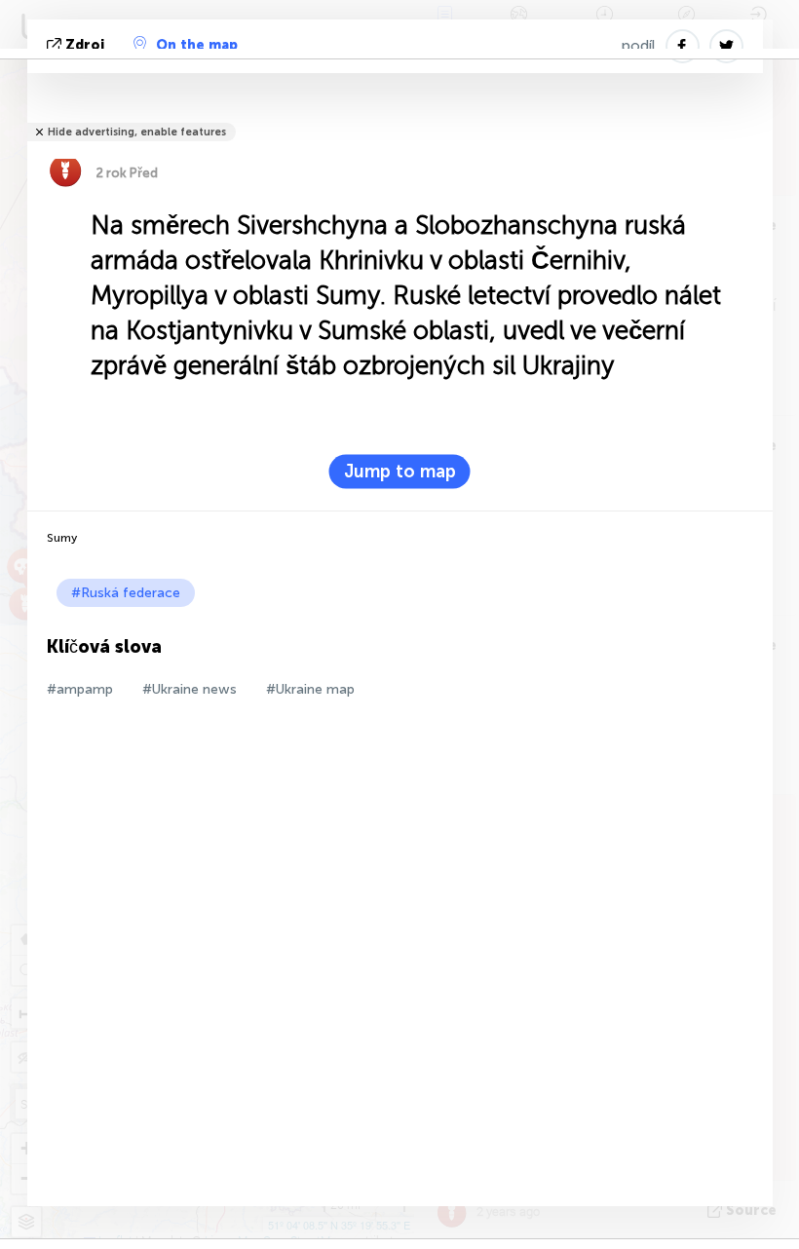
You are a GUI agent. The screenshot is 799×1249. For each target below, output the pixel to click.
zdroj (84, 45)
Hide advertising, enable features (137, 132)
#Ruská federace (125, 593)
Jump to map (400, 471)
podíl (639, 46)
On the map (197, 45)
